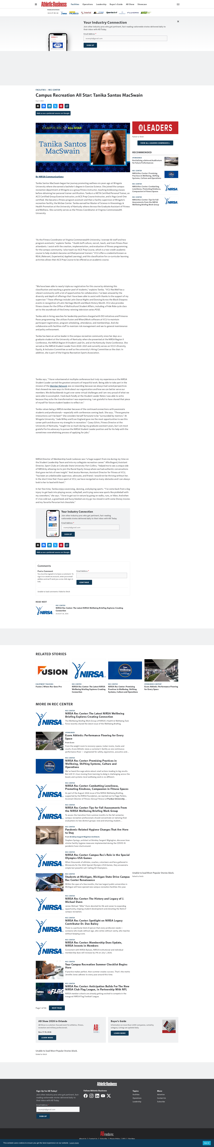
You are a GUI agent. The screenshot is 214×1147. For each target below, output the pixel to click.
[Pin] (61, 106)
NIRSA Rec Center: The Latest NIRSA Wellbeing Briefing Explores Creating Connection (89, 609)
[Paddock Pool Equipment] (64, 13)
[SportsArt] (53, 12)
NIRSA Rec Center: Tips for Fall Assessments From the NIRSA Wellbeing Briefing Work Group (145, 202)
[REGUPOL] (126, 12)
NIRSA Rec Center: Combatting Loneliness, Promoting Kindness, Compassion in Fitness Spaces (146, 189)
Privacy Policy (115, 1138)
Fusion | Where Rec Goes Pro (49, 686)
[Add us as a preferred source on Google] (67, 106)
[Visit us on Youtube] (103, 1095)
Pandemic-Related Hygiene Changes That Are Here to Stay (96, 831)
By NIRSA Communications (50, 176)
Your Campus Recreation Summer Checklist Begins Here (96, 966)
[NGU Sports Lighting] (87, 12)
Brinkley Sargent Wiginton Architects (85, 837)
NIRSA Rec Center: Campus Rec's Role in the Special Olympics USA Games (97, 856)
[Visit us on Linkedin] (97, 1095)
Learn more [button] (74, 1143)
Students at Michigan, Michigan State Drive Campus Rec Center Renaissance (97, 878)
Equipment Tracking (44, 684)
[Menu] (36, 4)
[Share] (43, 106)
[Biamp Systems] (100, 12)
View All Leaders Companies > (155, 143)
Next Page (57, 1008)
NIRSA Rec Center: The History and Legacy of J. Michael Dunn (94, 900)
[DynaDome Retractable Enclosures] (152, 12)
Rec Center (54, 89)
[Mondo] (139, 12)
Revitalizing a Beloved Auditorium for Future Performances (147, 161)
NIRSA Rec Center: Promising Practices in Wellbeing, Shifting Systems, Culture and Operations (146, 175)
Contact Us (93, 1138)
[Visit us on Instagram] (91, 1095)
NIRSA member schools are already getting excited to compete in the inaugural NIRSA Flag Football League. (95, 995)
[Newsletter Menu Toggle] (178, 4)
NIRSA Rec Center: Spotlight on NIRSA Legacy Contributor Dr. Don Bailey (94, 922)
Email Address (90, 34)
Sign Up (90, 45)
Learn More (47, 1037)
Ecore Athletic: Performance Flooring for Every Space (161, 688)
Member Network (58, 385)
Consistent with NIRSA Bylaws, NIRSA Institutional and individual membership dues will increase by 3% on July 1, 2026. (94, 951)
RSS (124, 1138)
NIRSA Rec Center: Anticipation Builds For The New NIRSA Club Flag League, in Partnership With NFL (97, 988)
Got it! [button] (206, 1143)
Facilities (41, 89)
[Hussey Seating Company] (113, 12)
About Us (82, 1138)
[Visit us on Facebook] (86, 1095)
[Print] (38, 106)
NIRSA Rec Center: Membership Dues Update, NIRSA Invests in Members (93, 944)
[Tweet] (55, 106)
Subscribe (103, 1138)
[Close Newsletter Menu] (178, 21)
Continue (84, 582)
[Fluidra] (74, 12)
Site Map (131, 1138)
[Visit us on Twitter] (109, 1095)
